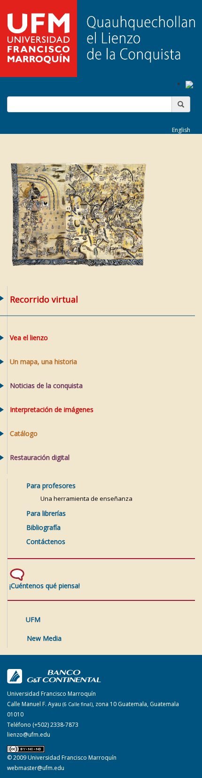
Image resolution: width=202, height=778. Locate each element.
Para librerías (46, 513)
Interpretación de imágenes (51, 409)
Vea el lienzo (29, 337)
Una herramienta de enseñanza (86, 498)
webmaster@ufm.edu (35, 768)
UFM (33, 619)
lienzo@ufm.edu (28, 735)
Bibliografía (43, 527)
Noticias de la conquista (46, 385)
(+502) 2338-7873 (55, 725)
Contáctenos (45, 541)
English (181, 130)
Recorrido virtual (44, 299)
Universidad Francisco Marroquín (72, 758)
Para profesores (51, 485)
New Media (44, 638)
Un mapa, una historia (43, 361)
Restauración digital (40, 457)
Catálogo (24, 433)
